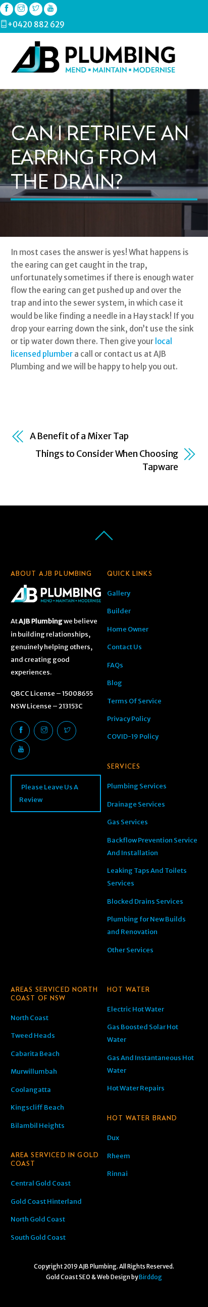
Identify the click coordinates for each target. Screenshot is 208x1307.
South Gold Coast (38, 1237)
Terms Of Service (134, 701)
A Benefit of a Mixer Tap (79, 436)
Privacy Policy (128, 718)
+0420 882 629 (36, 24)
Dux (113, 1137)
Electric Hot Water (135, 1009)
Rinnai (117, 1173)
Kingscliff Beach (37, 1107)
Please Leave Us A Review (48, 793)
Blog (114, 683)
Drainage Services (136, 804)
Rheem (118, 1156)
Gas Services (127, 822)
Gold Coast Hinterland (46, 1201)
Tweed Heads (33, 1035)
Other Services (130, 950)
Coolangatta (31, 1089)
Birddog (150, 1277)
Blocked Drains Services (145, 901)
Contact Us (124, 647)
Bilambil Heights (38, 1125)
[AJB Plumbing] (93, 69)
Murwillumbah (34, 1071)
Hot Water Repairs (136, 1088)
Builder (119, 611)
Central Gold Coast (41, 1183)
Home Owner (127, 629)
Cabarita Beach (35, 1053)
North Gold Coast (38, 1219)
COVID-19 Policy (133, 736)
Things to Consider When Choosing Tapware (106, 460)
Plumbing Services (137, 786)
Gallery (118, 593)
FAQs (115, 665)
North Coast (29, 1018)
